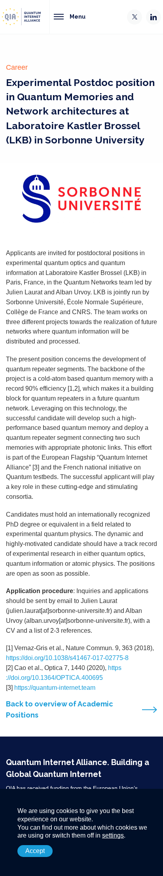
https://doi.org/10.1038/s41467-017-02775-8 (67, 658)
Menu (77, 16)
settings (113, 835)
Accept (35, 850)
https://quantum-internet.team (54, 687)
